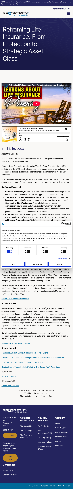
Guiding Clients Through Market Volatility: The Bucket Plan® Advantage (31, 367)
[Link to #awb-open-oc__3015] (69, 9)
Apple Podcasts (8, 376)
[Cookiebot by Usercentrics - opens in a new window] (62, 223)
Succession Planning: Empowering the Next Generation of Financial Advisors (33, 357)
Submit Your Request (10, 386)
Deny (13, 264)
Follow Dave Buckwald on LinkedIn (16, 343)
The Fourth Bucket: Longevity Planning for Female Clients (25, 353)
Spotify (18, 376)
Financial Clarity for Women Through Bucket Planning (23, 362)
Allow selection (36, 264)
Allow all (59, 264)
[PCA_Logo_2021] (16, 12)
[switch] (27, 251)
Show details (62, 258)
